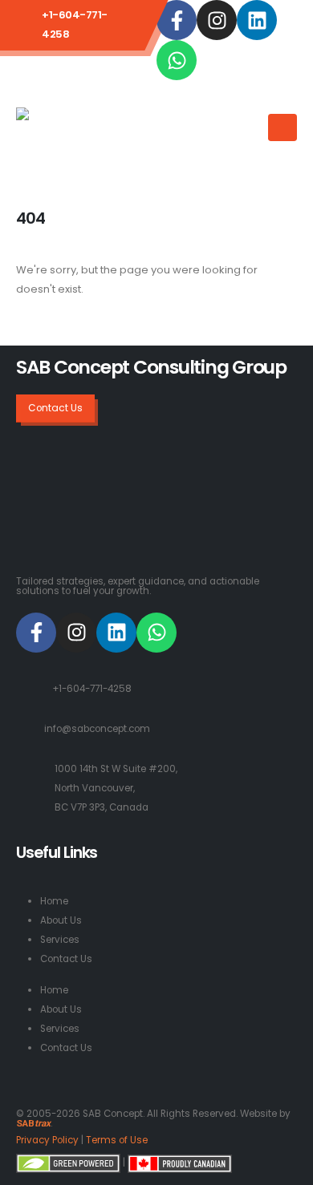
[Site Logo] (81, 133)
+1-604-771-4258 (92, 688)
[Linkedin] (257, 20)
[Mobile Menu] (282, 127)
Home (54, 901)
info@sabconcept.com (97, 728)
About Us (61, 920)
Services (59, 939)
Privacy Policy (47, 1140)
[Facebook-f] (176, 20)
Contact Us (66, 958)
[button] (250, 117)
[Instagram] (217, 20)
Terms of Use (117, 1140)
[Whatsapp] (176, 60)
